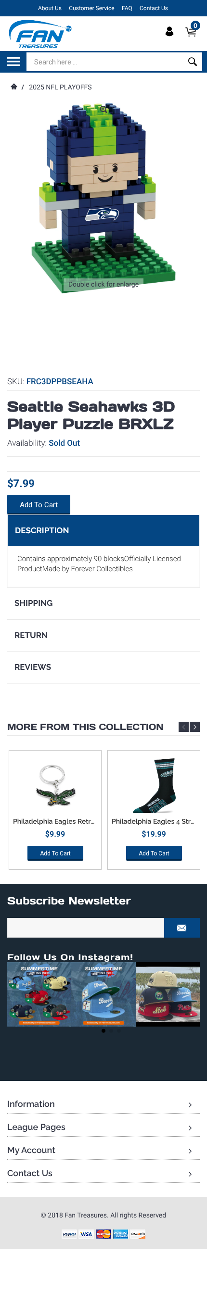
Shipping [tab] (33, 603)
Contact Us (154, 8)
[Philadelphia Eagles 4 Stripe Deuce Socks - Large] (154, 786)
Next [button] (195, 727)
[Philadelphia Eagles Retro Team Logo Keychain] (55, 786)
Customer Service (91, 8)
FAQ (127, 8)
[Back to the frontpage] (13, 87)
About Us (50, 8)
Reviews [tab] (32, 667)
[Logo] (40, 33)
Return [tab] (31, 635)
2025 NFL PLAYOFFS (60, 87)
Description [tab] (42, 530)
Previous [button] (184, 727)
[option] (55, 813)
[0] (194, 40)
